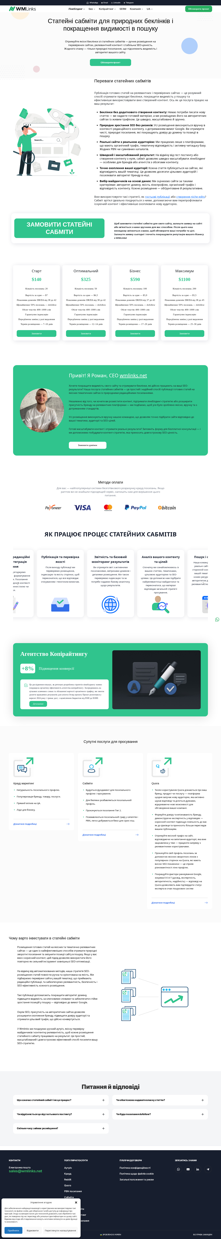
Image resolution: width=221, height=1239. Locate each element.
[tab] (109, 624)
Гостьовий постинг (75, 1214)
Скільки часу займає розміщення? (37, 1128)
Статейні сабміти (74, 1208)
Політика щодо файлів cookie (136, 1173)
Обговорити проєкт (198, 9)
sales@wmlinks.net (25, 1171)
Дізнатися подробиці (25, 823)
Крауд (67, 1173)
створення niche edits (190, 196)
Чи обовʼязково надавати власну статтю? (140, 1100)
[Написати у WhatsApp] (217, 619)
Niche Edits (70, 1203)
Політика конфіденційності (135, 1167)
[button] (76, 1202)
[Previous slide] (18, 583)
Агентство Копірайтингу (53, 653)
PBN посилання (73, 1191)
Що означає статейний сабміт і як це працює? (44, 1100)
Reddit (67, 1179)
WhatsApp (93, 3)
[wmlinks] (22, 8)
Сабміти (69, 1197)
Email (105, 3)
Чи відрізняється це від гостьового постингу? (44, 1114)
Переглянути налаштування (60, 1230)
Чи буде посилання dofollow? (133, 1114)
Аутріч (68, 1167)
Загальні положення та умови (137, 1179)
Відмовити (33, 1230)
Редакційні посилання (76, 1220)
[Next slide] (203, 583)
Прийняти (13, 1230)
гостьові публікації (157, 196)
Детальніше (38, 704)
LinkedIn (116, 3)
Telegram (130, 3)
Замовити (37, 333)
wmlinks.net (133, 375)
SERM (123, 8)
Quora (67, 1185)
